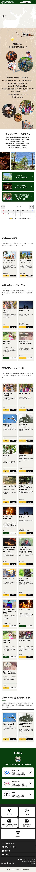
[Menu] (33, 2)
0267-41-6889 (31, 863)
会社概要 (3, 863)
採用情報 (11, 863)
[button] (21, 2)
